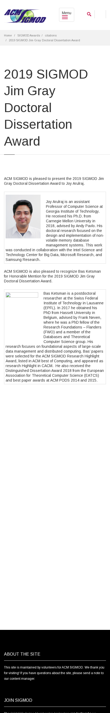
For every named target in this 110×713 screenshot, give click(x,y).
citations (51, 35)
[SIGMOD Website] (25, 16)
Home (8, 35)
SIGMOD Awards (28, 35)
